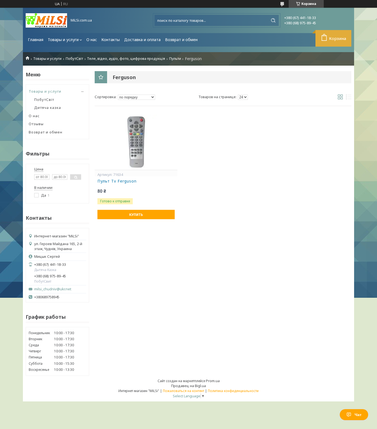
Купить (136, 214)
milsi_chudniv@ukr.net (52, 289)
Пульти (175, 58)
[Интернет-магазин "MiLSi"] (46, 20)
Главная (35, 39)
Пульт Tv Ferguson (117, 181)
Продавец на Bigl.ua (188, 385)
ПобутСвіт (74, 58)
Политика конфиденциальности (233, 390)
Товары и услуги (63, 39)
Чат (358, 414)
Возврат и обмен (181, 39)
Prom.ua (213, 380)
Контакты (110, 39)
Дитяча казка (47, 107)
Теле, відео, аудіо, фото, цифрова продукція (126, 58)
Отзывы (36, 123)
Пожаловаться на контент (183, 390)
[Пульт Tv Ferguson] (136, 142)
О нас (91, 39)
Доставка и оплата (142, 39)
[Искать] (273, 20)
